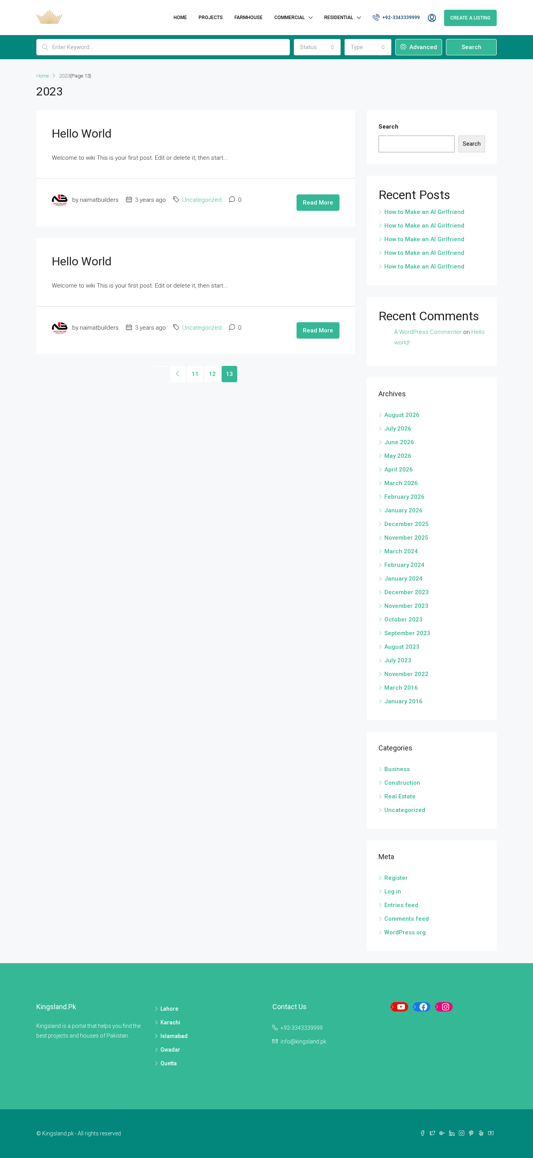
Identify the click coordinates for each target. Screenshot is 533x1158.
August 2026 (401, 414)
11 (195, 374)
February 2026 (404, 496)
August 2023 (401, 646)
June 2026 (399, 442)
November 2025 (406, 537)
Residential (338, 17)
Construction (402, 782)
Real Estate (400, 796)
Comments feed (406, 918)
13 (229, 374)
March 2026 (401, 483)
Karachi (170, 1022)
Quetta (168, 1063)
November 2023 (406, 605)
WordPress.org (405, 932)
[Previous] (161, 366)
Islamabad (174, 1036)
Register (396, 877)
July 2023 (397, 660)
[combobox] (317, 47)
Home (180, 17)
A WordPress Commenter (428, 331)
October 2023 (403, 619)
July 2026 (397, 428)
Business (397, 769)
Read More (318, 202)
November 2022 (406, 674)
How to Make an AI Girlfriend (424, 211)
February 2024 (404, 564)
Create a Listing (470, 18)
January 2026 (403, 510)
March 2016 (401, 687)
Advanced (422, 47)
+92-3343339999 (400, 17)
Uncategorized (202, 199)
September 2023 (407, 633)
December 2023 (406, 592)
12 (212, 374)
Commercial (289, 17)
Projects (211, 17)
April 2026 (398, 469)
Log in (392, 891)
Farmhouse (249, 17)
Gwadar (170, 1050)
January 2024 (403, 578)
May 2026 (397, 455)
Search (471, 47)
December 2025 (406, 524)
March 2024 (401, 551)
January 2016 (403, 701)
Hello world (82, 133)
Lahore (169, 1009)
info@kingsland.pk (303, 1041)
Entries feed (401, 905)
